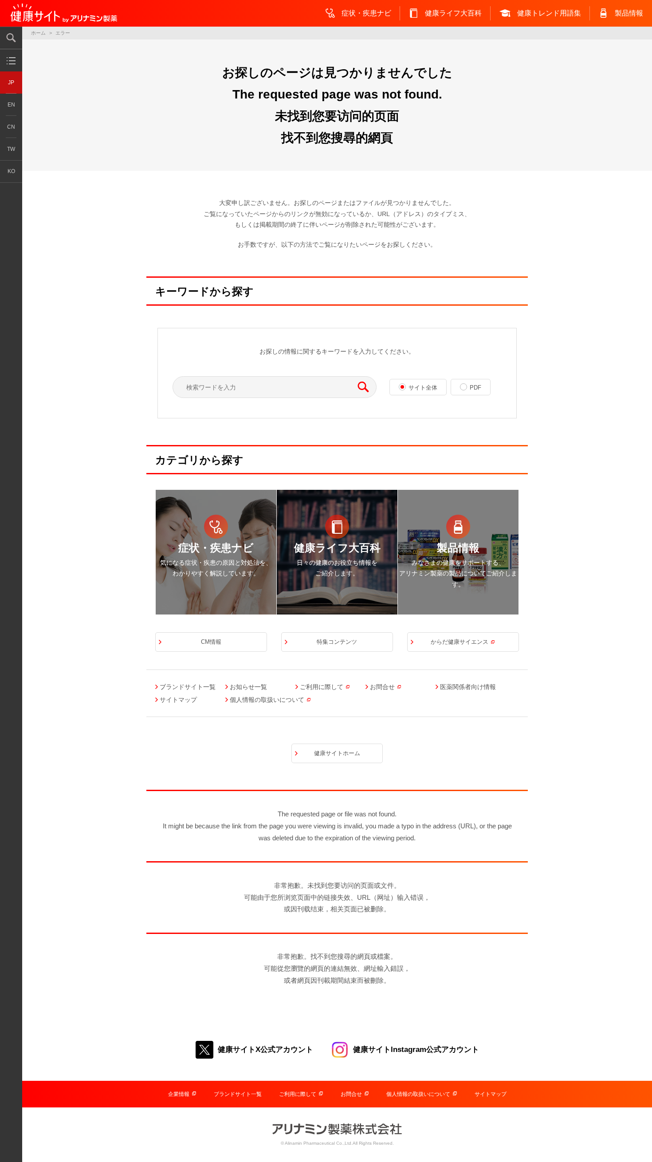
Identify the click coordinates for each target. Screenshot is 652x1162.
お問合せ (351, 1094)
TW (11, 149)
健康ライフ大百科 (453, 13)
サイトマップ (491, 1094)
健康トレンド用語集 (549, 13)
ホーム (38, 32)
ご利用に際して (297, 1094)
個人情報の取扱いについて (418, 1094)
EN (11, 105)
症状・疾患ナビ (366, 13)
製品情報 (629, 13)
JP (11, 82)
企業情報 (178, 1094)
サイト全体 (422, 387)
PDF (475, 387)
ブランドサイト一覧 (238, 1094)
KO (11, 171)
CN (11, 127)
